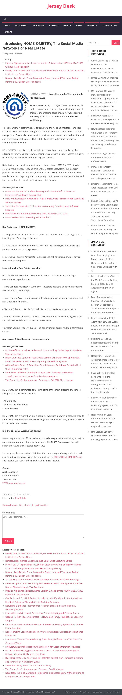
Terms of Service (113, 692)
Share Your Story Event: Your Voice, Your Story (28, 665)
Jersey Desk (61, 6)
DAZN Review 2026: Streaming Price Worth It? (27, 217)
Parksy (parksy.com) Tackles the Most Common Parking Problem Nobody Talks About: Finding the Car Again (104, 284)
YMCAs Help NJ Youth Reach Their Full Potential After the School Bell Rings (42, 579)
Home (7, 25)
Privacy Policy (71, 692)
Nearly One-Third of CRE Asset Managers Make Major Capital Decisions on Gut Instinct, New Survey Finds (105, 361)
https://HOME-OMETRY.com (68, 457)
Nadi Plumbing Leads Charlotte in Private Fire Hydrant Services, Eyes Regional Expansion (103, 420)
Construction (109, 25)
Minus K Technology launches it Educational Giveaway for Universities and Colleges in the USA (103, 172)
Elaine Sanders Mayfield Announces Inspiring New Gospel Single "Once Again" (105, 229)
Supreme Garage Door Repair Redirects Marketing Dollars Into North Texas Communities (104, 344)
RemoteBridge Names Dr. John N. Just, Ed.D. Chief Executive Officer (38, 560)
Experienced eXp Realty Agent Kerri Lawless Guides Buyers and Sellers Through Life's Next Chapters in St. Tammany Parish (105, 326)
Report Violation (40, 505)
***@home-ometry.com (14, 483)
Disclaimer (24, 505)
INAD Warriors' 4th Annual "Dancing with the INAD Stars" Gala (36, 213)
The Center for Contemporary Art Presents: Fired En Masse (34, 669)
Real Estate (38, 25)
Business (53, 25)
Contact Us (97, 692)
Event (79, 25)
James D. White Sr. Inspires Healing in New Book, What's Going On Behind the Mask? (105, 81)
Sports (8, 32)
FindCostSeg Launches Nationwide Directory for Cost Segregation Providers (42, 646)
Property (92, 25)
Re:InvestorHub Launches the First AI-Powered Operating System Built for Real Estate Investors (104, 403)
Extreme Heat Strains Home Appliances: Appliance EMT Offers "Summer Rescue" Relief (105, 189)
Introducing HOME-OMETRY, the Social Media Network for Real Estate (42, 45)
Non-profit (21, 25)
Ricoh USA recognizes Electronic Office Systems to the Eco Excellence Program (105, 119)
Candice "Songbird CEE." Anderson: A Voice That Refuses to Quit (103, 157)
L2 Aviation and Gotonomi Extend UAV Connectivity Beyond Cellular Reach (42, 613)
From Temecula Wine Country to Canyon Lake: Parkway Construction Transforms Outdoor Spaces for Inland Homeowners (105, 305)
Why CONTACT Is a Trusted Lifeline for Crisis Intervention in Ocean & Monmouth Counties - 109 (104, 66)
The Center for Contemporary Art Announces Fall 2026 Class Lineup (39, 380)
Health (67, 25)
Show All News (9, 505)
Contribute (84, 692)
